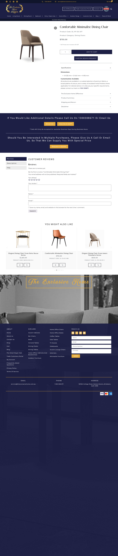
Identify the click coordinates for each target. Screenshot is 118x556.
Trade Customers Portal (15, 356)
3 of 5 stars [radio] (34, 180)
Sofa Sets (53, 353)
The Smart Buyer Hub (14, 353)
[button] (7, 248)
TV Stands (53, 343)
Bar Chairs (32, 336)
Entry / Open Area (50, 16)
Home (9, 16)
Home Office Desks (56, 333)
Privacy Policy (11, 368)
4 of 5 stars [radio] (37, 180)
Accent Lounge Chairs (57, 349)
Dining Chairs (80, 35)
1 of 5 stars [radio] (29, 180)
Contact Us (10, 339)
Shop (8, 343)
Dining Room (28, 16)
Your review (32, 183)
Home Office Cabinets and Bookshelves (37, 354)
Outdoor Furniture (34, 358)
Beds (30, 339)
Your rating (32, 177)
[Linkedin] (17, 1)
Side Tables (54, 339)
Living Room (16, 16)
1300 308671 (84, 88)
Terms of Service (13, 371)
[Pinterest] (13, 1)
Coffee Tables (54, 336)
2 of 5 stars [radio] (32, 180)
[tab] (16, 159)
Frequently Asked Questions (13, 364)
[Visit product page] (20, 265)
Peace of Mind (106, 16)
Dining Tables (33, 349)
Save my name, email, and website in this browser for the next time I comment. (57, 207)
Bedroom (38, 16)
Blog (97, 16)
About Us (10, 336)
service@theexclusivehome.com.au (23, 384)
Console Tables (33, 343)
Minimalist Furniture (57, 356)
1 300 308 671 (59, 384)
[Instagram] (10, 1)
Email (30, 200)
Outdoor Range (74, 16)
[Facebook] (6, 1)
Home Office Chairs (57, 329)
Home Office (63, 16)
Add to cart (91, 52)
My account (11, 359)
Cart (8, 346)
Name (30, 194)
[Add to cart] (27, 265)
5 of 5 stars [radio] (39, 180)
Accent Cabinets (34, 333)
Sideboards (54, 346)
